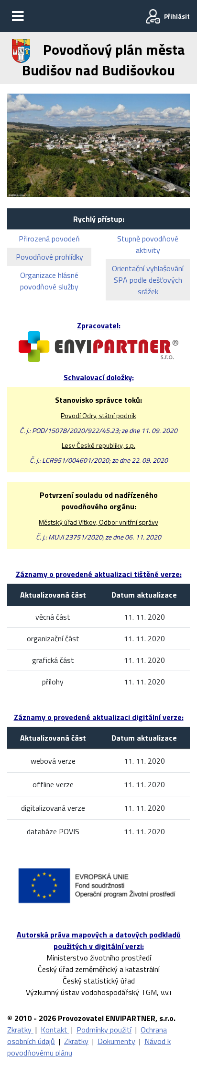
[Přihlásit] (153, 16)
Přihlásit (177, 16)
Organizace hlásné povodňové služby (49, 280)
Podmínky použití (104, 1029)
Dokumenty (116, 1041)
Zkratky (20, 1029)
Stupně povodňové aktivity (147, 244)
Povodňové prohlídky (49, 257)
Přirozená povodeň (49, 238)
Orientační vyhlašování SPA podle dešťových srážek (148, 280)
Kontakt (55, 1029)
